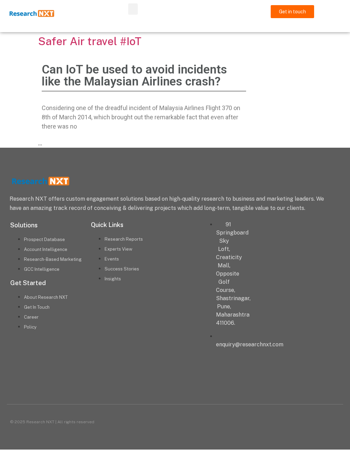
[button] (133, 9)
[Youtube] (201, 381)
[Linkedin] (148, 381)
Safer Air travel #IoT (90, 41)
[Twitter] (175, 381)
